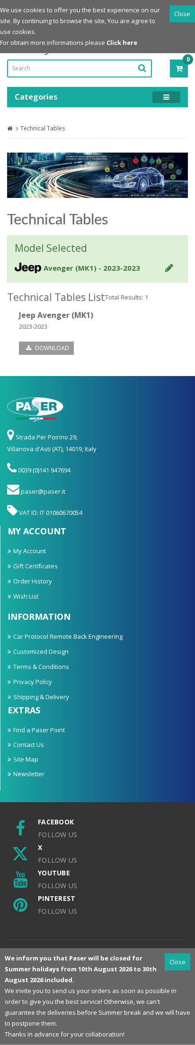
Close (182, 13)
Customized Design (41, 651)
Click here (121, 42)
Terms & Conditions (41, 666)
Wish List (25, 596)
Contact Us (28, 744)
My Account (29, 551)
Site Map (25, 759)
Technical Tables (42, 128)
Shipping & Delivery (41, 697)
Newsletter (28, 774)
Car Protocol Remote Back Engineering (68, 636)
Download (51, 348)
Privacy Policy (32, 681)
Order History (32, 581)
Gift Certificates (35, 566)
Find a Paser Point (39, 730)
